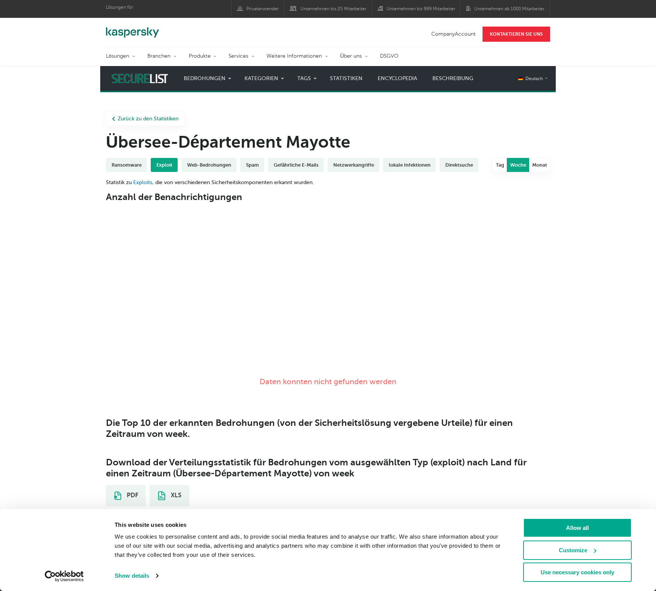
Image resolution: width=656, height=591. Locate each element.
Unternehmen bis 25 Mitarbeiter (333, 8)
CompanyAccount (453, 34)
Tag (500, 165)
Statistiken (346, 78)
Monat (539, 165)
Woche (518, 165)
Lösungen (117, 56)
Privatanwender (262, 8)
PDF (131, 495)
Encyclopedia (397, 78)
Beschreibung (452, 78)
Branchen (158, 56)
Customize (573, 550)
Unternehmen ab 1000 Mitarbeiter (509, 8)
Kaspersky (132, 28)
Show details (132, 575)
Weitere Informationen (294, 56)
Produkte (200, 56)
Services (238, 56)
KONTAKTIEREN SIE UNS (516, 34)
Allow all (577, 528)
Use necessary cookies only (577, 572)
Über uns (351, 56)
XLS (175, 495)
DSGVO (389, 56)
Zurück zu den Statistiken (148, 118)
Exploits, (143, 182)
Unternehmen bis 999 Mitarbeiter (420, 8)
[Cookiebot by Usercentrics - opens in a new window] (64, 576)
